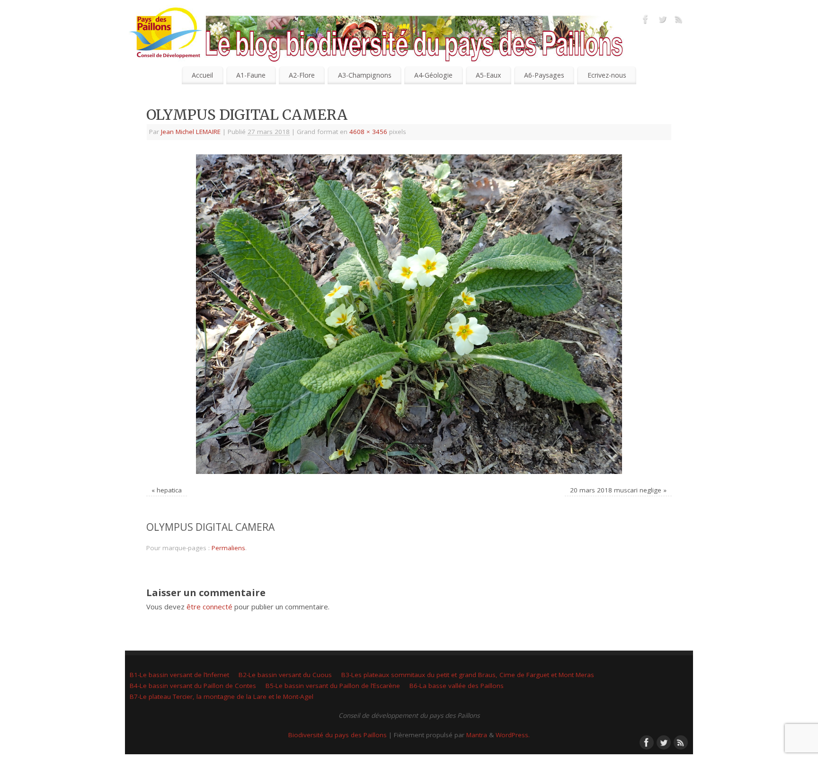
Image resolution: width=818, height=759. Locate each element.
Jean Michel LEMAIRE (191, 131)
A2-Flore (302, 75)
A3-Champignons (364, 75)
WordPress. (513, 735)
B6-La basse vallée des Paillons (456, 685)
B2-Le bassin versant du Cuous (285, 674)
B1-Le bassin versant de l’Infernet (179, 674)
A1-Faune (251, 75)
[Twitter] (662, 21)
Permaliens (228, 548)
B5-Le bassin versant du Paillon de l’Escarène (333, 685)
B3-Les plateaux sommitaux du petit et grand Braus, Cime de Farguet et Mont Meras (467, 674)
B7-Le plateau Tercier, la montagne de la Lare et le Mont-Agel (221, 696)
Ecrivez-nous (606, 75)
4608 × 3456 (368, 131)
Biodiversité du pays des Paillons (337, 735)
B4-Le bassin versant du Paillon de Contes (193, 685)
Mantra (476, 735)
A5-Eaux (488, 75)
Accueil (202, 75)
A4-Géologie (433, 75)
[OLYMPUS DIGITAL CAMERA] (409, 314)
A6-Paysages (544, 75)
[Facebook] (646, 21)
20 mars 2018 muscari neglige (615, 490)
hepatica (169, 490)
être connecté (209, 606)
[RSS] (679, 21)
